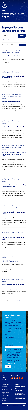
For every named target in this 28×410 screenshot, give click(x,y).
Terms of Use (23, 405)
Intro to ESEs (4, 386)
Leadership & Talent (6, 397)
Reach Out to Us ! (18, 390)
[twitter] (15, 378)
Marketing (4, 398)
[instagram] (20, 378)
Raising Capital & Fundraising (5, 393)
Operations (4, 400)
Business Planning (5, 387)
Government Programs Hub (20, 387)
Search (22, 12)
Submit (22, 36)
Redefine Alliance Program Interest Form (20, 393)
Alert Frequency (9, 345)
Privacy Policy (11, 363)
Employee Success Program (7, 389)
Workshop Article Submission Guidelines (20, 397)
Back (3, 10)
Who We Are (17, 384)
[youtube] (17, 378)
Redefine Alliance (6, 405)
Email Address (9, 338)
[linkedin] (12, 378)
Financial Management (6, 391)
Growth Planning (5, 395)
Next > (18, 301)
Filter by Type (7, 40)
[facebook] (22, 378)
